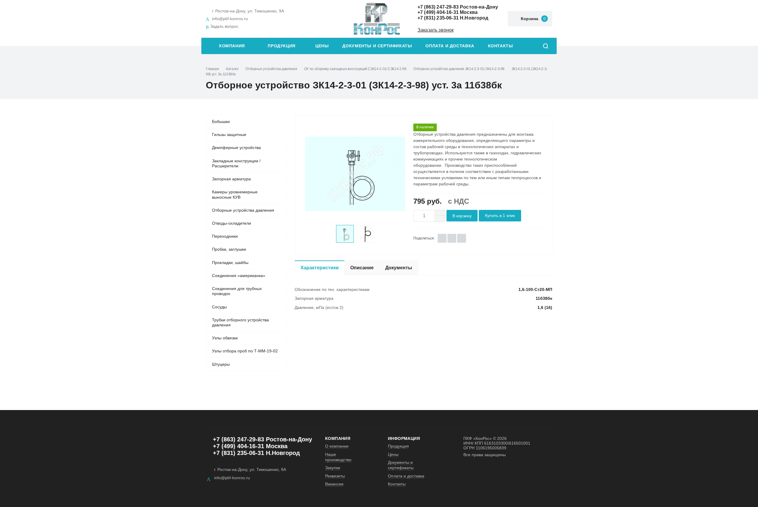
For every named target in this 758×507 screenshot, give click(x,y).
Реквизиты (335, 476)
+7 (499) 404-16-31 (438, 12)
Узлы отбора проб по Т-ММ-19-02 (245, 351)
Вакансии (334, 484)
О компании (337, 446)
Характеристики (320, 267)
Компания (232, 46)
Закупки (332, 467)
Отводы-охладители (231, 223)
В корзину (462, 216)
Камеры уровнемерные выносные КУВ (235, 194)
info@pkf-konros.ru (230, 18)
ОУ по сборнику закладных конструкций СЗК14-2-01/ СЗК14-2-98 (355, 69)
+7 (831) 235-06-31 (438, 17)
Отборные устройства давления (271, 69)
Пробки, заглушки (229, 249)
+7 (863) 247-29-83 (438, 6)
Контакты (500, 46)
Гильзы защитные (229, 134)
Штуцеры (221, 364)
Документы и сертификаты (377, 46)
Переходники (225, 236)
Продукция (282, 46)
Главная (212, 69)
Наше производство (338, 457)
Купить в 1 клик (500, 215)
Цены (322, 46)
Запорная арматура (231, 178)
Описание (362, 267)
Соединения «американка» (238, 275)
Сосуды (219, 306)
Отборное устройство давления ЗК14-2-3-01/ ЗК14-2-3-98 (459, 69)
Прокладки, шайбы (230, 262)
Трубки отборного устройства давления (240, 323)
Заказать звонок (435, 30)
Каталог (232, 69)
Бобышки (221, 121)
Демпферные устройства (236, 147)
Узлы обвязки (225, 338)
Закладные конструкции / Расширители (236, 163)
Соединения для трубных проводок (237, 291)
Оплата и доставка (449, 46)
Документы (398, 267)
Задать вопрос (224, 26)
